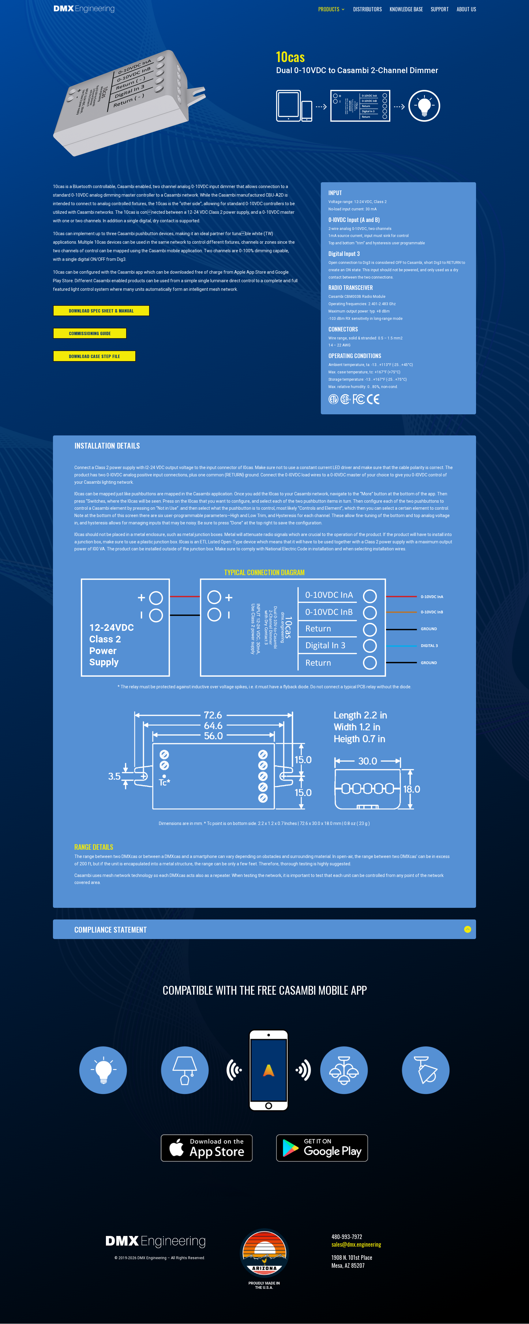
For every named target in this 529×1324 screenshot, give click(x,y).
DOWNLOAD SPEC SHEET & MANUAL (101, 310)
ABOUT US (466, 10)
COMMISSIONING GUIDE (90, 333)
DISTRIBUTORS (367, 10)
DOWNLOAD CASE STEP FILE (94, 356)
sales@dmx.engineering (356, 1244)
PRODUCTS (328, 10)
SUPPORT (440, 10)
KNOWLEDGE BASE (406, 10)
